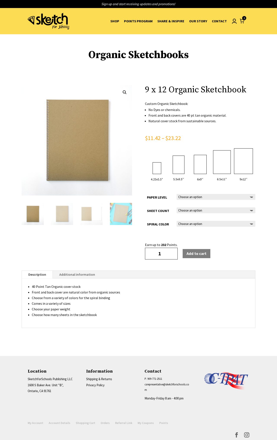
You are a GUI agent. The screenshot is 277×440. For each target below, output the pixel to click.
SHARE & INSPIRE (170, 21)
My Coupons (146, 423)
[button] (125, 92)
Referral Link (123, 423)
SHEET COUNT (158, 211)
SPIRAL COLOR (158, 224)
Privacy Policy (95, 385)
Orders (105, 423)
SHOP (114, 21)
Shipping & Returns (99, 379)
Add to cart (196, 253)
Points (163, 423)
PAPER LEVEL (157, 197)
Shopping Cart (85, 423)
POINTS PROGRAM (138, 21)
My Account (35, 423)
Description (37, 274)
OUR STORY (198, 21)
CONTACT (219, 21)
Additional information (77, 274)
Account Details (59, 423)
